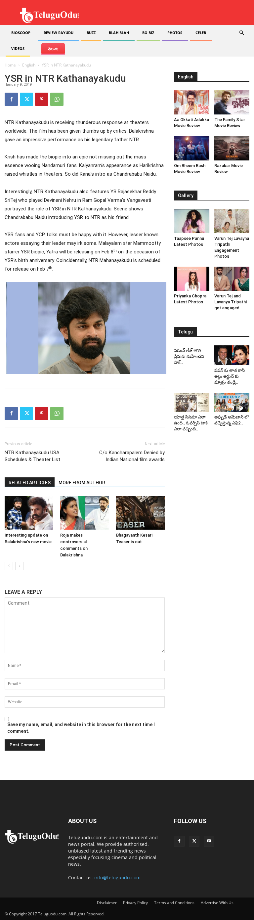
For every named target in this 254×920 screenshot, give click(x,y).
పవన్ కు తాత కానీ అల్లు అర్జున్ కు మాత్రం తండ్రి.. (229, 376)
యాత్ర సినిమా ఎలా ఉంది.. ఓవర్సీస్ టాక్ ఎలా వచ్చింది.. (191, 423)
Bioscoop (20, 32)
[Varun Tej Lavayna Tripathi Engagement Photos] (232, 221)
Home (10, 65)
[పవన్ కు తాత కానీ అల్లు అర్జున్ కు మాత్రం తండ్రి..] (232, 355)
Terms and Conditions (174, 902)
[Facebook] (11, 99)
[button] (241, 33)
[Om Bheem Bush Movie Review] (191, 148)
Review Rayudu (58, 32)
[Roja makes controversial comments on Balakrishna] (84, 513)
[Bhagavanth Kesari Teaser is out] (140, 513)
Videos (17, 48)
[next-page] (19, 566)
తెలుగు (53, 48)
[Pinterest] (41, 99)
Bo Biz (148, 32)
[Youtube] (209, 841)
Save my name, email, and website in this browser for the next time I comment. (81, 728)
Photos (174, 32)
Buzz (91, 32)
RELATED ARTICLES (30, 482)
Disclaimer (107, 902)
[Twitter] (26, 99)
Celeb (200, 32)
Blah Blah (119, 32)
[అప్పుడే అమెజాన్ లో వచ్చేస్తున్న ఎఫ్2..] (232, 402)
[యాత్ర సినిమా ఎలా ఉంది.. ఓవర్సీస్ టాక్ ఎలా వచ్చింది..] (191, 402)
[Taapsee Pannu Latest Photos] (191, 221)
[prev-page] (9, 566)
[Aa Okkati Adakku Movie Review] (191, 102)
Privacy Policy (135, 902)
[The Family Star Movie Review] (232, 102)
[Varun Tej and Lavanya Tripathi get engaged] (232, 279)
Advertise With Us (217, 902)
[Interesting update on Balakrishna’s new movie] (29, 513)
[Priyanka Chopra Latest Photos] (191, 279)
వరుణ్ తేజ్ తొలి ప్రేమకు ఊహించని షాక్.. (189, 356)
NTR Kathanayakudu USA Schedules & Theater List (32, 456)
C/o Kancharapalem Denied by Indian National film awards (132, 456)
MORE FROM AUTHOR (82, 482)
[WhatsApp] (57, 99)
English (28, 65)
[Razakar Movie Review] (232, 148)
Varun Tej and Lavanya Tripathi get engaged (230, 301)
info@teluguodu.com (117, 877)
